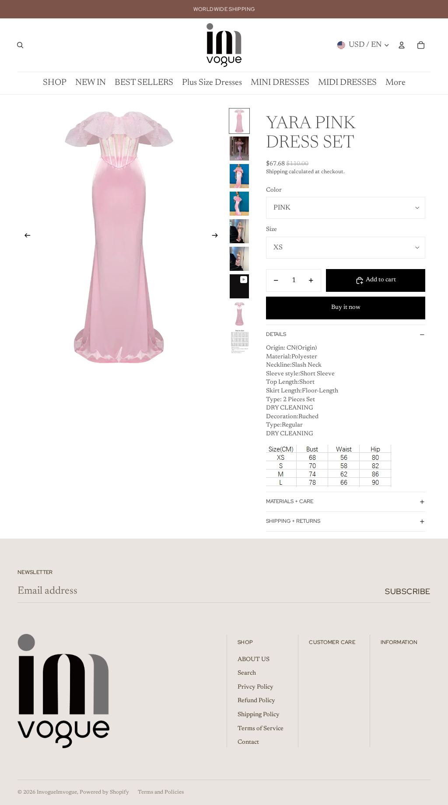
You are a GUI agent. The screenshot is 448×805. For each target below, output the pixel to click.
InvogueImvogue (57, 792)
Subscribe (407, 591)
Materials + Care (289, 501)
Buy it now (345, 307)
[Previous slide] (25, 237)
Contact (248, 742)
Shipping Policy (259, 715)
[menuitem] (395, 83)
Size (271, 230)
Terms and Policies (161, 792)
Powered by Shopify (104, 792)
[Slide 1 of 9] (239, 121)
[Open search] (20, 45)
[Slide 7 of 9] (239, 286)
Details (276, 334)
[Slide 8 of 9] (239, 314)
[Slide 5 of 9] (239, 231)
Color (274, 190)
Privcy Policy (255, 687)
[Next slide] (217, 237)
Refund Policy (256, 701)
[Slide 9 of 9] (239, 341)
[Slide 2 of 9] (239, 148)
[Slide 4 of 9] (239, 204)
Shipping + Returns (293, 521)
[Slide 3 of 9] (239, 176)
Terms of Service (261, 729)
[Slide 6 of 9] (239, 259)
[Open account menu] (401, 45)
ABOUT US (254, 660)
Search (247, 673)
